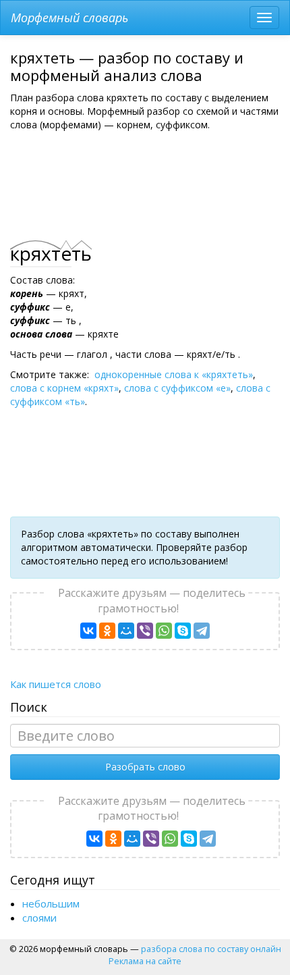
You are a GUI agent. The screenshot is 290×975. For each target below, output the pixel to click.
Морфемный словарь (69, 17)
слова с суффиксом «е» (177, 387)
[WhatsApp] (164, 631)
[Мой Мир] (126, 631)
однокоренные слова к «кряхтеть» (173, 374)
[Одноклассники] (107, 631)
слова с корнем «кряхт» (64, 387)
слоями (39, 917)
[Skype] (183, 631)
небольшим (51, 903)
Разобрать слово (145, 766)
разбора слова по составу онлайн (211, 949)
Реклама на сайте (145, 961)
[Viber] (145, 631)
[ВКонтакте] (88, 631)
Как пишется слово (55, 684)
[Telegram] (202, 631)
